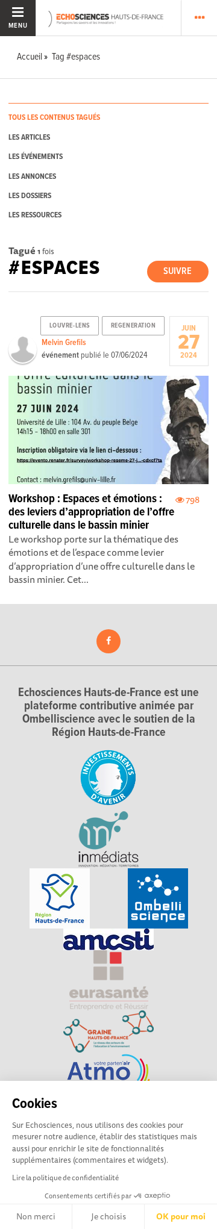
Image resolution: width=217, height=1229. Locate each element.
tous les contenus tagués (54, 118)
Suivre (177, 271)
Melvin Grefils (64, 342)
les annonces (32, 177)
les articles (29, 137)
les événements (35, 157)
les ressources (34, 215)
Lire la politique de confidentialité (65, 1177)
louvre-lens (69, 326)
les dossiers (29, 196)
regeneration (133, 326)
